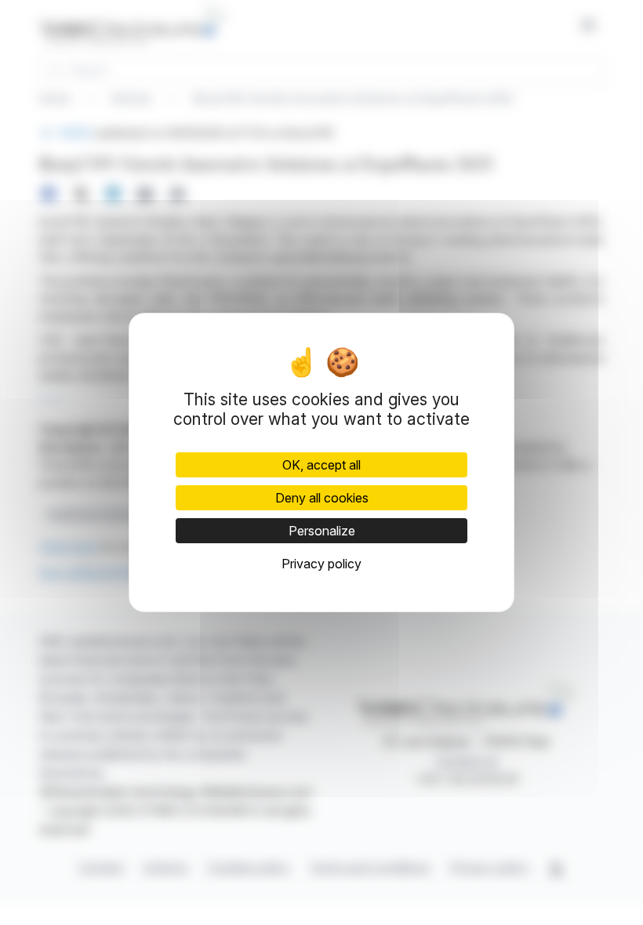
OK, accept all (321, 465)
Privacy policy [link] (321, 563)
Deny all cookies (322, 498)
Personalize (322, 531)
